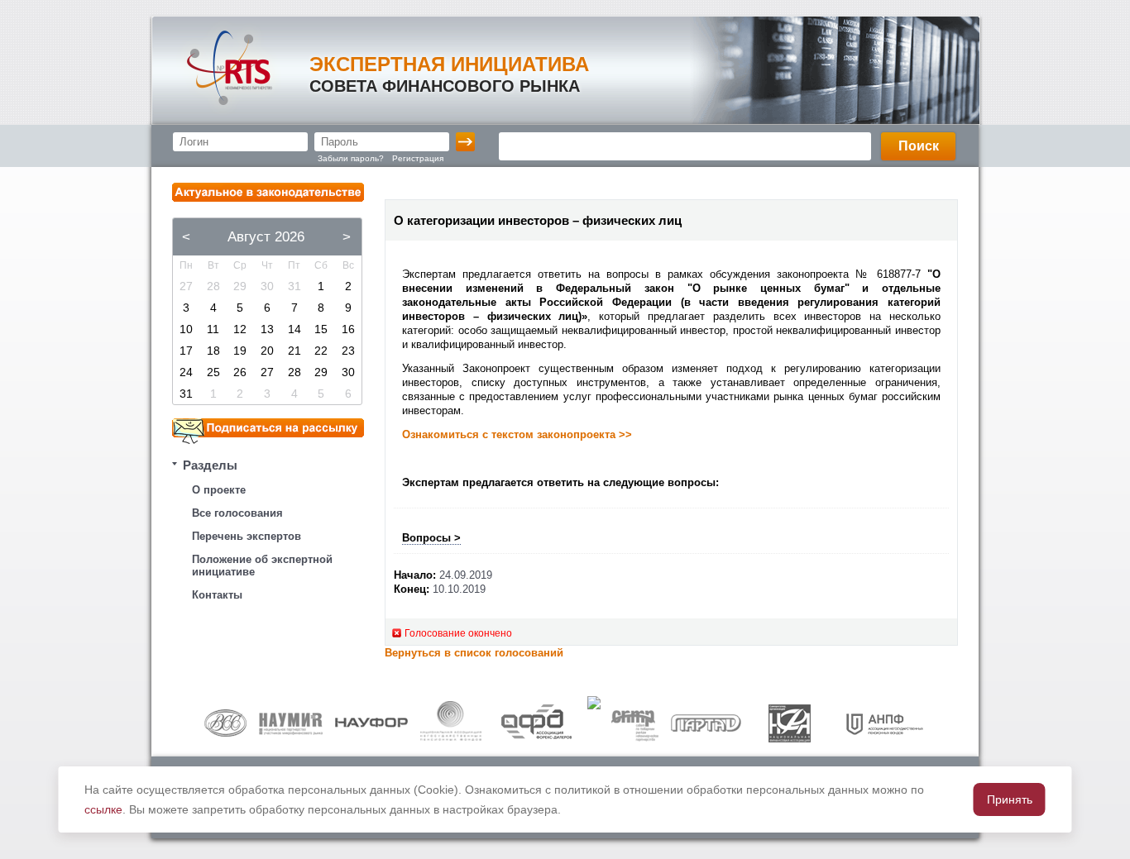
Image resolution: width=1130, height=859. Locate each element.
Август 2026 (265, 237)
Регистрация (417, 158)
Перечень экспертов (246, 536)
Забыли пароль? (351, 158)
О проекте (219, 490)
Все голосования (237, 513)
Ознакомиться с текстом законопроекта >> (517, 434)
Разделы (210, 465)
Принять (1009, 799)
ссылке (103, 809)
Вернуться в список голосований (474, 653)
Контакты (217, 595)
